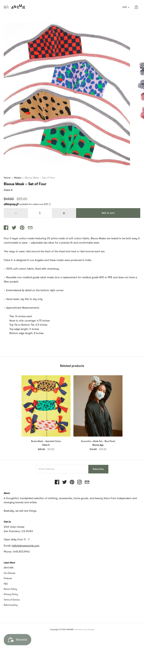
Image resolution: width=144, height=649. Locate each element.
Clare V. (8, 189)
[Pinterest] (72, 482)
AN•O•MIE (9, 567)
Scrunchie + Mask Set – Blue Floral (98, 441)
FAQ (6, 583)
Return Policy (10, 589)
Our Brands (9, 573)
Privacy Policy (11, 594)
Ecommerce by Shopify (84, 629)
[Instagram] (79, 482)
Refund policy (11, 605)
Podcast (8, 578)
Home (7, 177)
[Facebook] (57, 482)
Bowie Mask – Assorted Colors (46, 441)
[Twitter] (64, 482)
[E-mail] (87, 482)
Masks (17, 177)
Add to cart (108, 213)
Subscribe (98, 469)
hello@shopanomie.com (25, 545)
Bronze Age (98, 445)
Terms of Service (12, 599)
